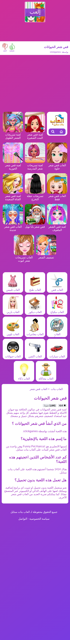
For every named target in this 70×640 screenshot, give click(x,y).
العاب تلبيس (13, 289)
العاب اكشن (35, 356)
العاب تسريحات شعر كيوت (24, 259)
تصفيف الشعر (46, 257)
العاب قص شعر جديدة (13, 228)
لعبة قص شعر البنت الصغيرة (35, 136)
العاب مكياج (57, 312)
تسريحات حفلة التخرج (35, 198)
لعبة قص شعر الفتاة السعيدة (13, 198)
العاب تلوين (13, 334)
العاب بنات (57, 389)
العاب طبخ (35, 289)
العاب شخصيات (57, 336)
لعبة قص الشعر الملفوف (57, 228)
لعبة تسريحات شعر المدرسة (35, 167)
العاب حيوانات (13, 356)
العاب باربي (13, 312)
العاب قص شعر (57, 291)
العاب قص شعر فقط (57, 198)
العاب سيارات (57, 356)
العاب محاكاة (46, 378)
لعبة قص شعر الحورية (13, 167)
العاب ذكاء (24, 378)
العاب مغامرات (35, 334)
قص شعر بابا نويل (35, 226)
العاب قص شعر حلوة (57, 167)
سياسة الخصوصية (39, 518)
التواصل (22, 518)
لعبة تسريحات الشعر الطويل (13, 136)
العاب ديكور (35, 312)
